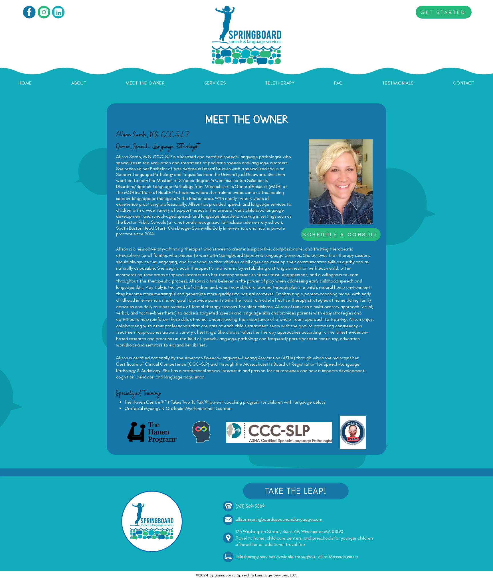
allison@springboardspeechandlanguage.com (279, 519)
